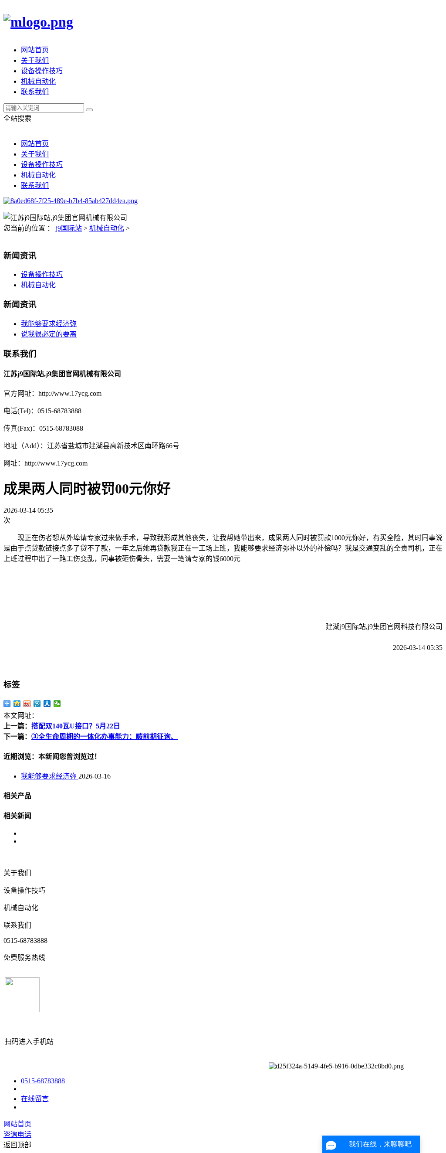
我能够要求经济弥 (49, 323)
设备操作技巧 (42, 71)
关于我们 (35, 60)
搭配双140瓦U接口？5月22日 (75, 726)
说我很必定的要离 (49, 334)
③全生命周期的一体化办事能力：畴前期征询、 (104, 736)
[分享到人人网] (47, 703)
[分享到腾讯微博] (37, 703)
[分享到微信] (57, 703)
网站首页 (35, 50)
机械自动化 (38, 81)
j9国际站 (69, 228)
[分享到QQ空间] (17, 703)
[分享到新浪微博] (27, 703)
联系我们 (35, 91)
